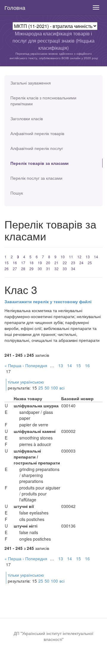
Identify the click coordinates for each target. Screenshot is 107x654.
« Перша (12, 365)
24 (81, 262)
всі (61, 388)
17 (23, 262)
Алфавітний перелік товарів (37, 133)
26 (6, 268)
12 (79, 256)
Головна (14, 7)
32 (56, 268)
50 (47, 388)
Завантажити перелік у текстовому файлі (48, 301)
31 (48, 268)
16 (15, 262)
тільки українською (26, 382)
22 (65, 262)
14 (96, 256)
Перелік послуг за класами (36, 178)
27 (15, 268)
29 (31, 268)
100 (54, 388)
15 (6, 262)
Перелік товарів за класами (39, 163)
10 (63, 256)
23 (73, 262)
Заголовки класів (26, 118)
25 (90, 262)
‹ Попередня (35, 365)
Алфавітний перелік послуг (36, 148)
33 (65, 268)
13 (88, 256)
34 (73, 268)
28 (23, 268)
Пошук (16, 193)
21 (56, 262)
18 (31, 262)
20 (48, 262)
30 (40, 268)
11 (71, 256)
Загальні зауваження (30, 83)
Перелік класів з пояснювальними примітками (43, 101)
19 (40, 262)
